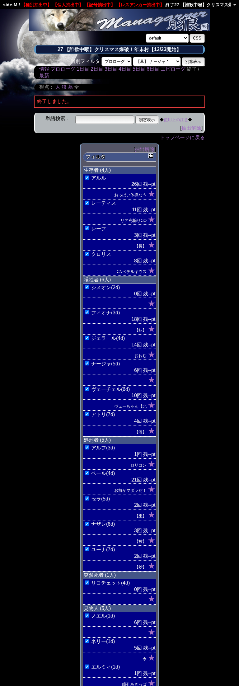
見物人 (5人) (97, 608)
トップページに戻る (182, 137)
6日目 (153, 69)
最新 (44, 75)
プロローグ (62, 69)
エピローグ (173, 69)
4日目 (125, 69)
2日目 (97, 69)
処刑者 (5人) (97, 440)
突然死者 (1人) (100, 575)
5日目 (139, 69)
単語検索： (57, 118)
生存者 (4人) (97, 170)
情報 (44, 69)
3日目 (111, 69)
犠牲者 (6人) (97, 279)
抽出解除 (191, 128)
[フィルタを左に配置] (150, 155)
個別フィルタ (85, 61)
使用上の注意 (176, 119)
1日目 (83, 69)
